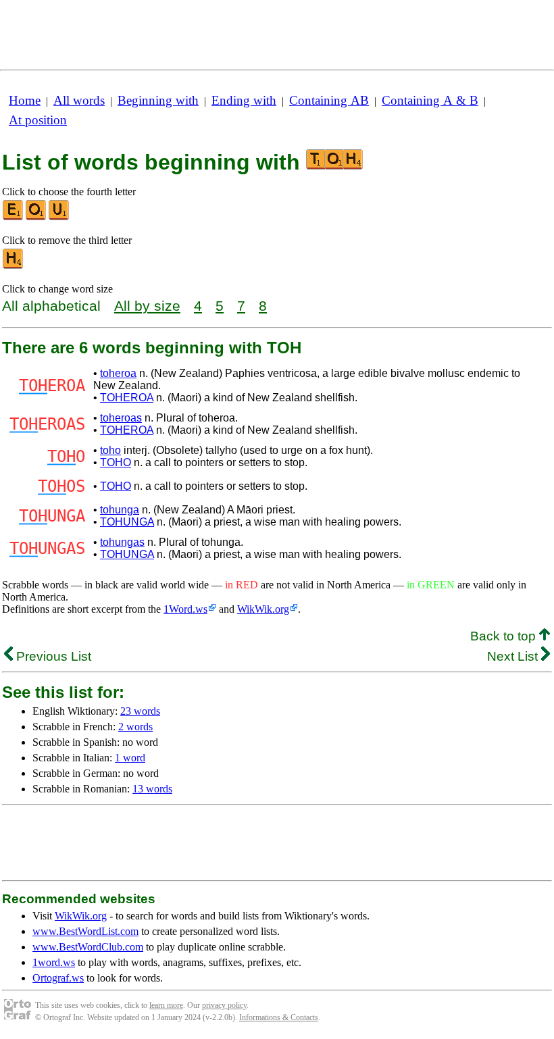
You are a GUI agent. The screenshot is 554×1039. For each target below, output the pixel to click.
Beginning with (158, 100)
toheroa (118, 373)
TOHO (115, 462)
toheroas (121, 418)
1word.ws (53, 962)
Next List (514, 656)
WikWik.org (263, 609)
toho (110, 450)
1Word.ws (185, 609)
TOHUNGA (127, 522)
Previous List (52, 656)
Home (25, 100)
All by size (147, 305)
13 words (152, 788)
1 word (130, 757)
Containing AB (329, 100)
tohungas (122, 542)
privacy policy (224, 1005)
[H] (13, 266)
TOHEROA (126, 397)
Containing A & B (430, 100)
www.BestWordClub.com (87, 947)
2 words (135, 726)
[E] (13, 217)
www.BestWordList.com (85, 931)
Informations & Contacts (278, 1017)
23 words (140, 711)
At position (38, 120)
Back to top (504, 636)
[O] (36, 217)
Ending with (243, 100)
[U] (59, 217)
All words (79, 100)
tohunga (119, 509)
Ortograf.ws (58, 978)
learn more (166, 1005)
